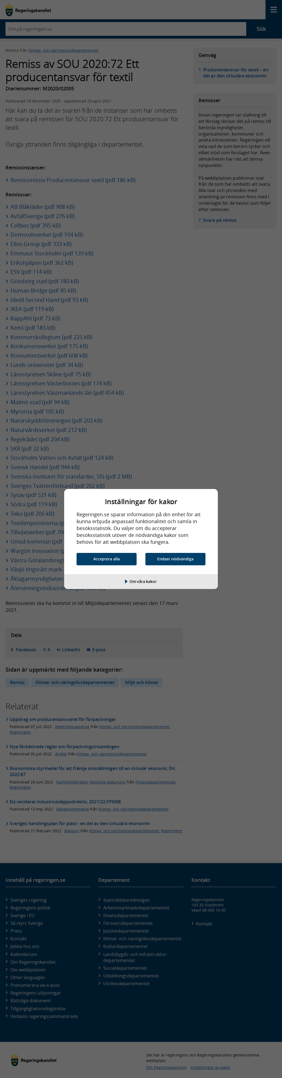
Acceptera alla (106, 558)
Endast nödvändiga (175, 558)
